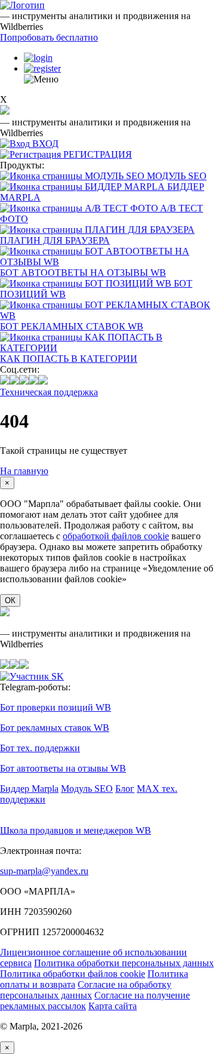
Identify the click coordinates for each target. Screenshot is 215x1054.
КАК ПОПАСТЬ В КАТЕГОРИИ (68, 359)
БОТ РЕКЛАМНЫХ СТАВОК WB (71, 326)
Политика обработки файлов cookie (72, 974)
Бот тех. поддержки (40, 748)
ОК (10, 600)
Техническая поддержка (49, 392)
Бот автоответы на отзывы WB (63, 768)
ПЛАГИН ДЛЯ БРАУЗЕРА (55, 240)
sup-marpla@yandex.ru (44, 871)
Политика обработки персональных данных (124, 963)
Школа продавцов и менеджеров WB (75, 830)
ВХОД (45, 144)
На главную (24, 471)
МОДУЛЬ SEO (177, 176)
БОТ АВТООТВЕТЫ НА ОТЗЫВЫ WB (83, 273)
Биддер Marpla (29, 788)
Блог (124, 788)
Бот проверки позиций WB (55, 707)
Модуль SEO (87, 788)
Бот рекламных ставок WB (54, 728)
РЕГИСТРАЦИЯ (97, 154)
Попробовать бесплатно (49, 37)
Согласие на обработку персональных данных (85, 989)
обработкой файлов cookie (116, 536)
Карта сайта (112, 1006)
